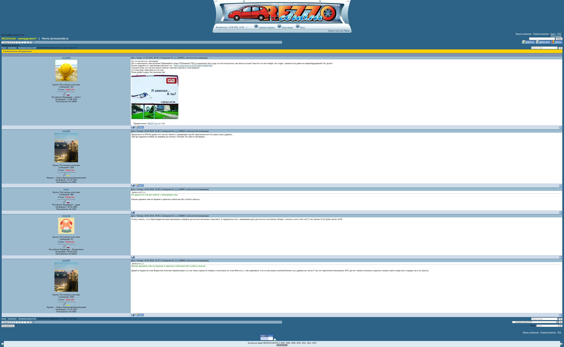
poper (66, 189)
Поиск (553, 34)
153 (176, 189)
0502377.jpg (152, 123)
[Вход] (298, 27)
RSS (559, 34)
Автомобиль (12, 48)
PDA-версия (556, 36)
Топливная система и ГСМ (27, 48)
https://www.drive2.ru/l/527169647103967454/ (193, 66)
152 (176, 131)
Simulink (66, 216)
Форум (3, 48)
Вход (302, 27)
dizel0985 (66, 58)
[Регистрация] (279, 27)
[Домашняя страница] (139, 127)
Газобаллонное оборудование (48, 48)
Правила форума (541, 34)
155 (176, 260)
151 (175, 58)
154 (176, 216)
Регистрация (287, 27)
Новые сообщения (523, 34)
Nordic (22, 45)
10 (30, 42)
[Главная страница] (256, 27)
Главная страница (267, 27)
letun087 (66, 131)
